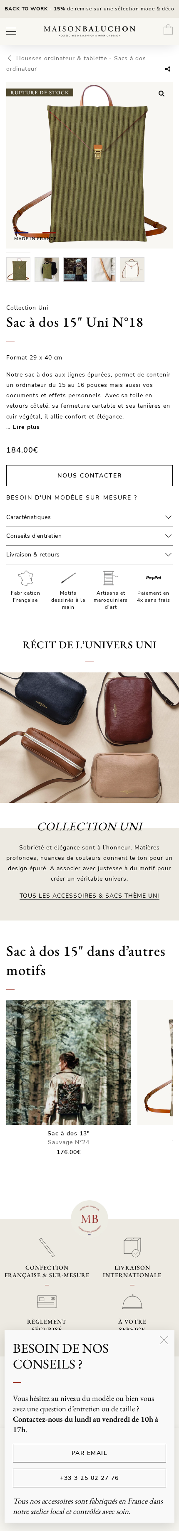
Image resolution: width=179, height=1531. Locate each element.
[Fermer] (164, 1340)
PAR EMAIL (90, 1453)
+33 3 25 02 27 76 (89, 1478)
